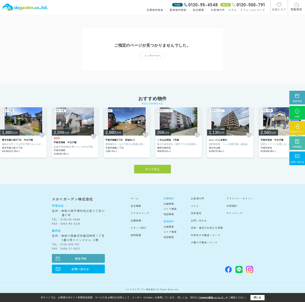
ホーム (135, 198)
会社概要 (198, 10)
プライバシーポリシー (239, 198)
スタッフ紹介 (139, 227)
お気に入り (279, 9)
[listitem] (75, 132)
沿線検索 (168, 203)
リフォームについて (252, 10)
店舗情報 (136, 220)
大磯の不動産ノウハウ (204, 242)
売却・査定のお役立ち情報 (207, 227)
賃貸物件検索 (178, 10)
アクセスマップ (140, 213)
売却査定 (196, 213)
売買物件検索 (154, 10)
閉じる (257, 297)
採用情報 (136, 235)
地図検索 (168, 214)
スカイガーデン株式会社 (72, 199)
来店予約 (81, 258)
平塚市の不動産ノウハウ (205, 235)
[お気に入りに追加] (42, 135)
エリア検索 (170, 209)
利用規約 (231, 206)
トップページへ (153, 55)
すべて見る (152, 169)
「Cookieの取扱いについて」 (211, 297)
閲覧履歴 (296, 9)
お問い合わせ (80, 269)
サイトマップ (234, 213)
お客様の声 (218, 10)
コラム (232, 10)
